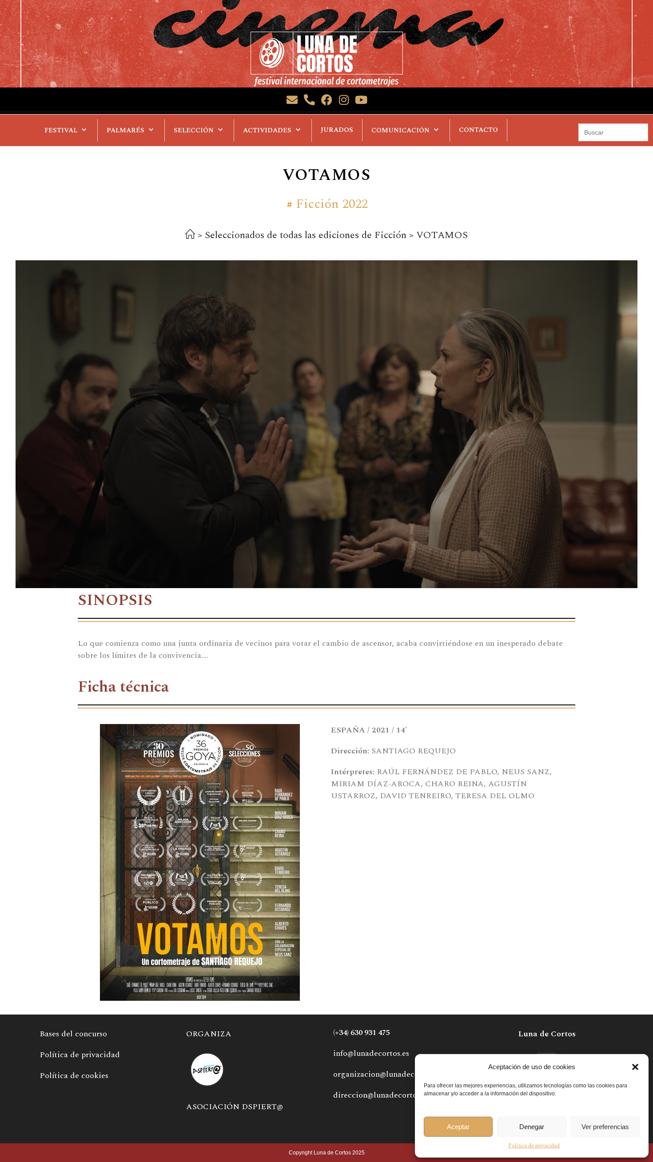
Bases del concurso (73, 1034)
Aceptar (458, 1126)
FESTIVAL (60, 130)
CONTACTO (478, 130)
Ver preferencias (605, 1126)
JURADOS (337, 130)
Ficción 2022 (332, 204)
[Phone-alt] (309, 99)
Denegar (531, 1126)
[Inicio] (190, 236)
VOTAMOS (442, 235)
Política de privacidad (534, 1146)
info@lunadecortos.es (371, 1053)
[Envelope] (292, 99)
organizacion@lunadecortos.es (387, 1074)
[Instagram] (344, 99)
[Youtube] (361, 99)
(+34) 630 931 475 (361, 1033)
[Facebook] (326, 99)
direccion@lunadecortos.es (381, 1095)
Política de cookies (74, 1076)
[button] (635, 1067)
